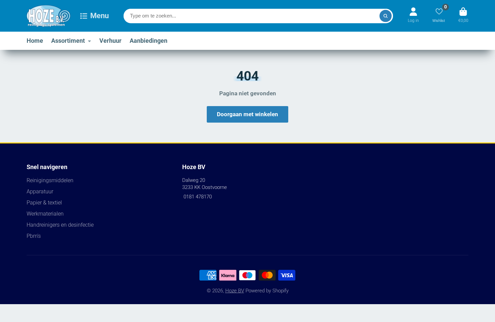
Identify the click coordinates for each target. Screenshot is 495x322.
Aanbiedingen (148, 40)
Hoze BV (234, 291)
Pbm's (34, 236)
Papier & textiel (44, 202)
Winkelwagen (463, 15)
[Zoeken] (385, 16)
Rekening (413, 15)
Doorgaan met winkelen (247, 114)
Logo (48, 16)
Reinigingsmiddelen (50, 180)
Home (35, 40)
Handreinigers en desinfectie (60, 225)
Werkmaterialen (45, 214)
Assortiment (68, 40)
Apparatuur (40, 191)
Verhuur (110, 40)
